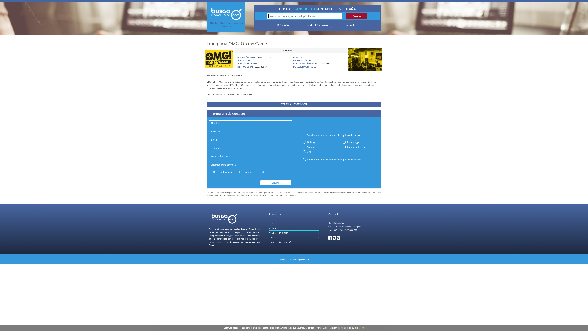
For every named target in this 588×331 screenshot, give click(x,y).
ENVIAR (275, 182)
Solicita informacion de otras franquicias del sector (334, 135)
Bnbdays (312, 142)
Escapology (353, 142)
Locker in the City (356, 146)
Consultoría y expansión (280, 242)
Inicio (271, 223)
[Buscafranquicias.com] (224, 218)
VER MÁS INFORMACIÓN (294, 104)
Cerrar (361, 327)
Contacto (349, 25)
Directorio (283, 25)
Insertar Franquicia (316, 25)
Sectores (273, 228)
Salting (310, 146)
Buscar (356, 16)
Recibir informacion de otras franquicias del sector (239, 171)
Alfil (309, 151)
